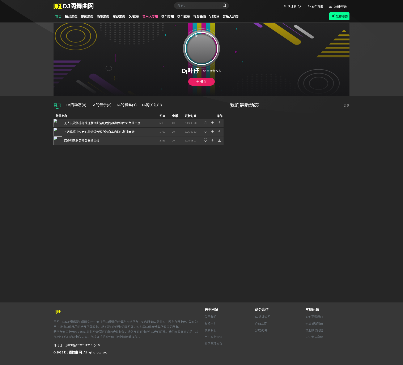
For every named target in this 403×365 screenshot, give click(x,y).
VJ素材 (214, 16)
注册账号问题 (314, 330)
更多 (346, 105)
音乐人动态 (230, 16)
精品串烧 (71, 16)
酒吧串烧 (103, 16)
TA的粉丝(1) (126, 105)
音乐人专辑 (150, 16)
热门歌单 (183, 16)
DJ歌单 (134, 16)
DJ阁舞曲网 (73, 352)
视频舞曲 (199, 16)
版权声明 (210, 323)
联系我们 (210, 330)
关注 (203, 81)
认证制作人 (294, 6)
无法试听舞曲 (314, 323)
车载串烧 (119, 16)
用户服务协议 (213, 337)
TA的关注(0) (151, 105)
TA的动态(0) (76, 105)
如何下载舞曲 (314, 316)
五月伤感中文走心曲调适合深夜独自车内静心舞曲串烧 (99, 131)
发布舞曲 (317, 6)
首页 (58, 16)
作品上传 (261, 323)
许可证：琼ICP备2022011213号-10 (77, 345)
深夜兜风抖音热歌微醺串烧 (81, 140)
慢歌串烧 (87, 16)
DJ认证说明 (262, 316)
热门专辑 (167, 16)
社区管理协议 (213, 343)
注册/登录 (340, 6)
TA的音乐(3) (101, 105)
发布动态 (342, 16)
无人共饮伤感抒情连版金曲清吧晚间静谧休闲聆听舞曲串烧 (102, 123)
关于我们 (210, 316)
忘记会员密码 (314, 337)
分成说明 (261, 330)
